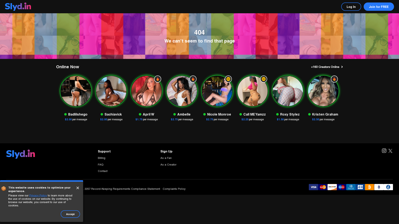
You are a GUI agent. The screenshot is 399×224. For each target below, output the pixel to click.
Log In (351, 7)
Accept (70, 214)
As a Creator (168, 164)
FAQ (100, 164)
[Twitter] (390, 151)
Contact (102, 171)
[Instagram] (384, 151)
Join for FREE (379, 7)
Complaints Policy (174, 188)
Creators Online (325, 66)
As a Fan (166, 157)
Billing (101, 157)
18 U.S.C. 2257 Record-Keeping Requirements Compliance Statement (116, 188)
